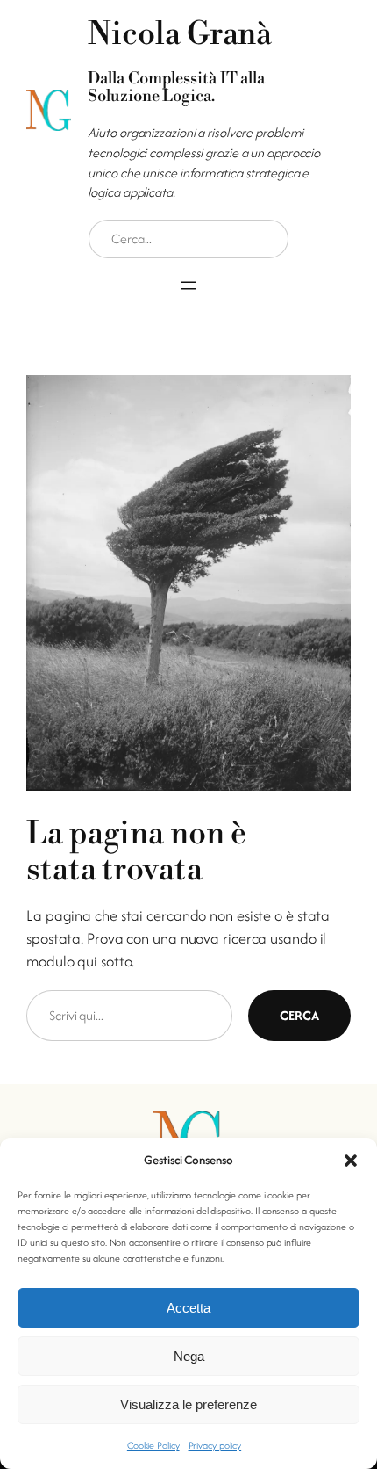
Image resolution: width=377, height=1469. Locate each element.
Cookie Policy (153, 1445)
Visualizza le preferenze (188, 1404)
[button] (350, 1160)
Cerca (299, 1015)
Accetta (188, 1307)
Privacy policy (215, 1445)
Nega (189, 1356)
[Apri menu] (188, 285)
